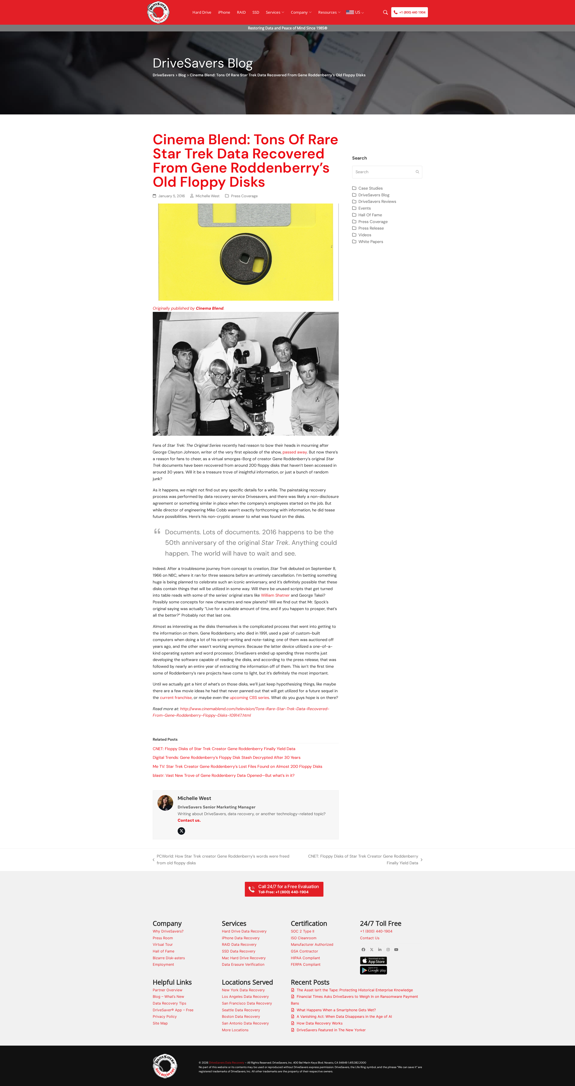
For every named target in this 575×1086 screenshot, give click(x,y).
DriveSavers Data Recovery (226, 1062)
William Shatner (275, 595)
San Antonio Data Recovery (245, 1023)
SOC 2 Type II (302, 931)
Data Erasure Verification (243, 964)
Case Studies (370, 188)
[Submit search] (417, 172)
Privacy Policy (165, 1016)
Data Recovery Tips (169, 1003)
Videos (364, 235)
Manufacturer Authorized (312, 944)
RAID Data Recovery (239, 944)
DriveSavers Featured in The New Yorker (331, 1030)
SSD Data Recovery (238, 951)
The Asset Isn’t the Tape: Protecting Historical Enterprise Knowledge (355, 990)
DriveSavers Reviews (377, 201)
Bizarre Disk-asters (169, 958)
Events (364, 208)
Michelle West (208, 196)
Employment (163, 964)
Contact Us (369, 938)
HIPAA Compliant (305, 958)
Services (273, 12)
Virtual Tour (163, 944)
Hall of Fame (163, 951)
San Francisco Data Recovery (247, 1003)
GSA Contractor (304, 951)
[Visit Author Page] (165, 802)
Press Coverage (244, 196)
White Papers (370, 241)
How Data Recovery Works (320, 1023)
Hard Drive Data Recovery (244, 931)
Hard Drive (201, 12)
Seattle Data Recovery (241, 1010)
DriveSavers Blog (373, 195)
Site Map (160, 1023)
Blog (182, 75)
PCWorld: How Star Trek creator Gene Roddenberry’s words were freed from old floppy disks (221, 860)
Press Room (163, 938)
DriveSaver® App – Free (173, 1010)
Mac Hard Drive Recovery (244, 958)
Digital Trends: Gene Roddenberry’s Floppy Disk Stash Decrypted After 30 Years (227, 757)
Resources (327, 12)
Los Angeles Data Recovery (245, 996)
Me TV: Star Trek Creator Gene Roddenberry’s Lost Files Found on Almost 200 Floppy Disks (237, 766)
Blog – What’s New (168, 996)
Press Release (371, 228)
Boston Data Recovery (241, 1016)
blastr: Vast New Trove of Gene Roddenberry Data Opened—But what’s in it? (223, 775)
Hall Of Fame (370, 215)
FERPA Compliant (306, 964)
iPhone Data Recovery (241, 938)
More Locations (235, 1030)
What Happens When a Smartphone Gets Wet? (336, 1010)
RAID (241, 12)
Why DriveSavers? (168, 931)
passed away (295, 452)
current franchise (176, 697)
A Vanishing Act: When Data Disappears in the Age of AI (344, 1016)
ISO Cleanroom (303, 938)
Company (299, 12)
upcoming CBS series (249, 697)
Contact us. (189, 820)
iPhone (224, 12)
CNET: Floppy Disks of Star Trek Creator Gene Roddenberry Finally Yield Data (224, 748)
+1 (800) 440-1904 (376, 931)
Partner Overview (167, 990)
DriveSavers (164, 75)
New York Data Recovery (243, 990)
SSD (255, 12)
